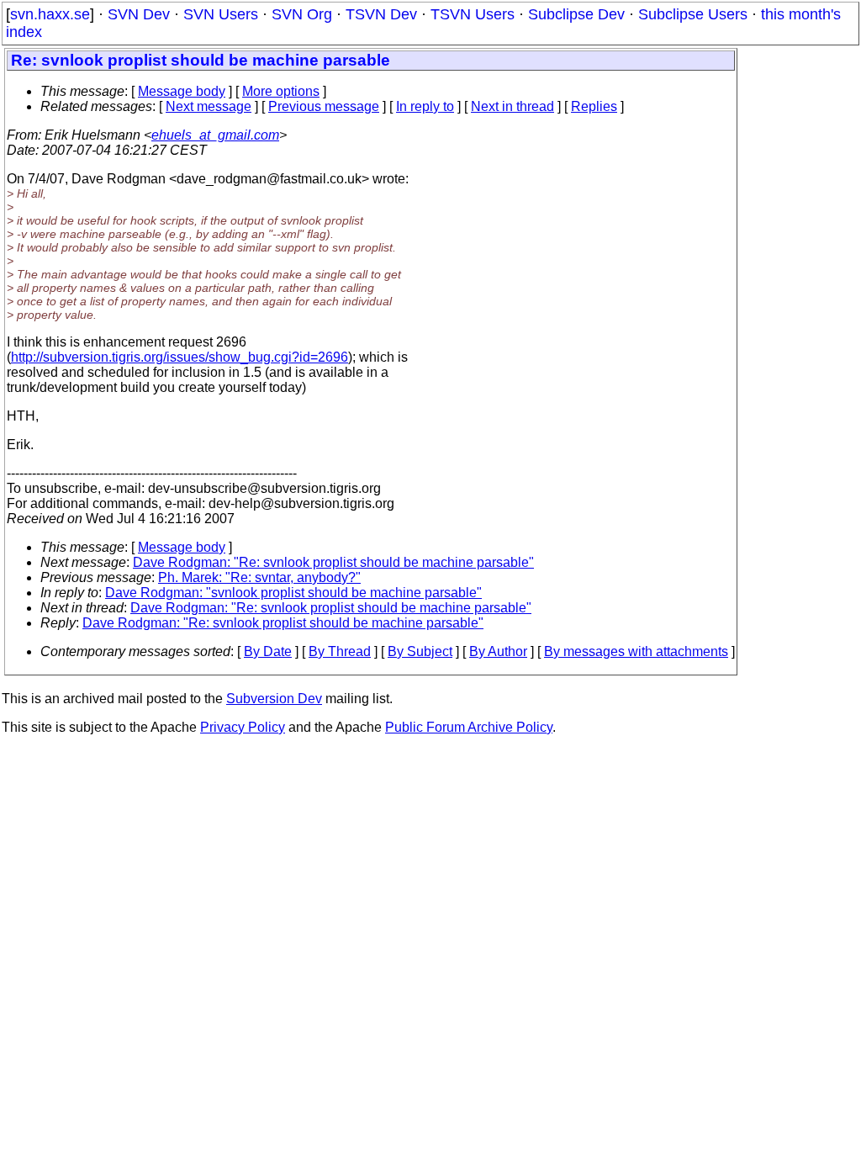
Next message (208, 106)
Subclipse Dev (576, 14)
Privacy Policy (242, 727)
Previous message (323, 106)
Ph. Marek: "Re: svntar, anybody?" (259, 577)
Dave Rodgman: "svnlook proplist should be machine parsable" (293, 592)
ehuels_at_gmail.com (215, 135)
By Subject (420, 651)
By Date (268, 651)
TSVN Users (472, 14)
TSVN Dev (381, 14)
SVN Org (302, 14)
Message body (181, 91)
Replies (594, 106)
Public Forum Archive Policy (468, 727)
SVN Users (220, 14)
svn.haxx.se (50, 14)
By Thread (340, 651)
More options (281, 91)
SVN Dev (139, 14)
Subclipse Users (692, 14)
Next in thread (512, 106)
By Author (498, 651)
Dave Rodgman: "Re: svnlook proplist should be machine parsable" (333, 562)
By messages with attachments (636, 651)
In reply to (425, 106)
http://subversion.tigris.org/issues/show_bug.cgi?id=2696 (179, 357)
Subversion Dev (274, 698)
